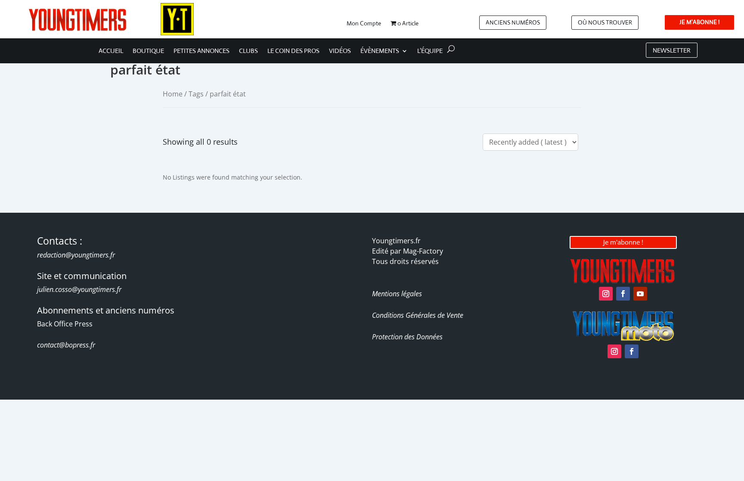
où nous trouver (605, 22)
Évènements (379, 51)
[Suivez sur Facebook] (623, 294)
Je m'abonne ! (623, 242)
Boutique (148, 51)
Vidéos (340, 51)
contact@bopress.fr (66, 345)
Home (173, 94)
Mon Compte (364, 23)
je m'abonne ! (699, 22)
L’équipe (430, 51)
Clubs (248, 51)
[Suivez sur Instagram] (606, 294)
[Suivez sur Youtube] (640, 294)
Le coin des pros (293, 51)
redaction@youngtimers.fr (76, 255)
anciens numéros (513, 22)
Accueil (111, 51)
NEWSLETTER (672, 50)
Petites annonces (201, 51)
